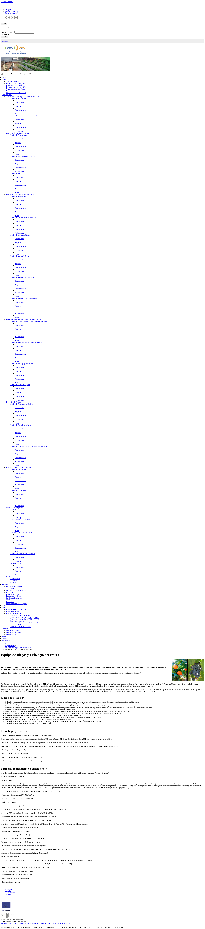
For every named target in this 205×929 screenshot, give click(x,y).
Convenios (5, 629)
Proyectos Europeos (17, 621)
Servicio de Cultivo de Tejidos (16, 604)
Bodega (13, 509)
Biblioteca (13, 581)
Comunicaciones (20, 110)
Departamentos (7, 95)
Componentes (19, 102)
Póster (17, 154)
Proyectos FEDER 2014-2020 (20, 615)
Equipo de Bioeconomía (18, 135)
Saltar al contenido (7, 2)
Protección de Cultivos (13, 402)
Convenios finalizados (13, 632)
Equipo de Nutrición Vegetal (20, 385)
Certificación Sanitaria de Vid (16, 590)
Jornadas (5, 606)
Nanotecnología (15, 563)
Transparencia (6, 640)
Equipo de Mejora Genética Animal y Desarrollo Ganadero (30, 116)
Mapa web (4, 923)
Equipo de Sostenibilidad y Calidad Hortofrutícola (27, 342)
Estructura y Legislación (14, 85)
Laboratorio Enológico (13, 596)
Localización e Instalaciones (15, 83)
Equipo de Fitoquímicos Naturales (21, 425)
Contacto (13, 582)
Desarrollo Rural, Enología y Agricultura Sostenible (23, 319)
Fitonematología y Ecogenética (20, 519)
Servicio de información (14, 598)
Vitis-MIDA (10, 602)
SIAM (8, 600)
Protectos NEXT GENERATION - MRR (24, 617)
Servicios (5, 584)
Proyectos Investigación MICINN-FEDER (24, 619)
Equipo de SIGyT (16, 173)
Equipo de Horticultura (18, 490)
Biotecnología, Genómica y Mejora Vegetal (20, 194)
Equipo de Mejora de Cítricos (20, 235)
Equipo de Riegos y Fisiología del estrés (23, 156)
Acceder (4, 37)
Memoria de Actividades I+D (16, 93)
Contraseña (5, 34)
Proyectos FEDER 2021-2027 (16, 609)
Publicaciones (19, 114)
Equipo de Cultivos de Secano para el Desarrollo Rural (28, 321)
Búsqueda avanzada (12, 13)
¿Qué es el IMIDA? (13, 81)
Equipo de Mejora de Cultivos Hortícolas (24, 298)
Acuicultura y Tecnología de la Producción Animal (23, 97)
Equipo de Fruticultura (18, 469)
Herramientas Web (12, 594)
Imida (7, 644)
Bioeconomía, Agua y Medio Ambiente (19, 133)
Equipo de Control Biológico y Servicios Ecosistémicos (29, 446)
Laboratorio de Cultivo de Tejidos (21, 533)
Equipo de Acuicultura (18, 98)
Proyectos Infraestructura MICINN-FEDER (25, 623)
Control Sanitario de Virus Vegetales (22, 554)
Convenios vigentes (12, 630)
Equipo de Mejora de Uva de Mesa (22, 277)
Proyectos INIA (15, 625)
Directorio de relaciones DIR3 (16, 87)
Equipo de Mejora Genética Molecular (23, 218)
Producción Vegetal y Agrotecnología (18, 467)
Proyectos (18, 106)
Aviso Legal (13, 923)
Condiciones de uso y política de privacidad (56, 923)
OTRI (8, 577)
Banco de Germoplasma (14, 586)
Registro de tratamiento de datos (29, 923)
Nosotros (5, 79)
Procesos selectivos (12, 91)
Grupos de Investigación (14, 508)
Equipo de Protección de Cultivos (21, 404)
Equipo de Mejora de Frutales (20, 256)
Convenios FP (11, 634)
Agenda (4, 636)
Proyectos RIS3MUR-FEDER (20, 627)
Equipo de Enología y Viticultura (21, 364)
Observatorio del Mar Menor (16, 89)
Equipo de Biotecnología (18, 196)
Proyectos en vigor (12, 611)
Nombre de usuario (7, 32)
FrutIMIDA (10, 592)
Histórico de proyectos (13, 613)
